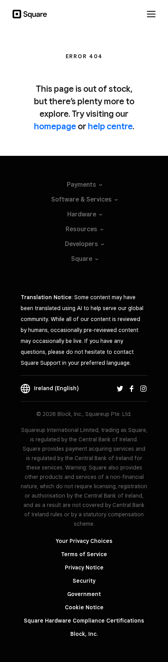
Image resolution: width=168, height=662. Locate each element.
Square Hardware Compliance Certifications (84, 620)
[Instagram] (143, 388)
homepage (55, 126)
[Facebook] (132, 388)
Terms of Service (84, 554)
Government (84, 594)
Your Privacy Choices (84, 541)
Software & (81, 199)
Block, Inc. (84, 634)
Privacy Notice (84, 567)
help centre (110, 126)
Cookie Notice (84, 607)
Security (84, 581)
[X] (120, 388)
